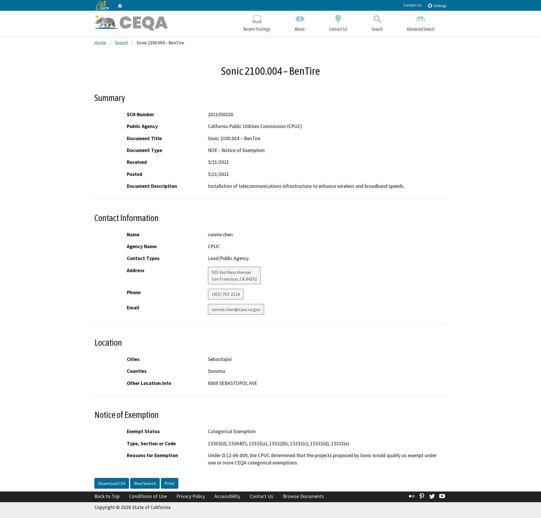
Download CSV (111, 483)
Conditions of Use (148, 496)
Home (100, 42)
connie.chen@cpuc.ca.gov (236, 309)
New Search (145, 483)
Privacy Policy (190, 496)
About (300, 29)
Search (377, 29)
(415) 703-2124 (226, 294)
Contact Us (412, 5)
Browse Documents (303, 496)
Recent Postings (256, 29)
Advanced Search (420, 29)
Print (170, 483)
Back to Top (106, 496)
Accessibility (227, 496)
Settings (439, 5)
